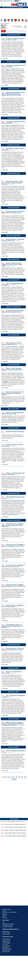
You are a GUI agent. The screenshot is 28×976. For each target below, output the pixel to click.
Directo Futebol (6, 932)
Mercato (13, 0)
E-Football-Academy (7, 926)
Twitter (4, 916)
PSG (3, 922)
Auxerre (5, 20)
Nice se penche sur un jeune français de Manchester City (11, 343)
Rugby (1, 0)
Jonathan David (6, 950)
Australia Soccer (6, 934)
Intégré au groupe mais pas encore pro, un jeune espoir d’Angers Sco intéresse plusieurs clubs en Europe (13, 94)
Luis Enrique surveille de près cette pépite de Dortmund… (13, 122)
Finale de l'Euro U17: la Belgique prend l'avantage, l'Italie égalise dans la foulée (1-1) (13, 525)
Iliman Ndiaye (5, 947)
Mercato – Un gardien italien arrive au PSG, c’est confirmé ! (13, 473)
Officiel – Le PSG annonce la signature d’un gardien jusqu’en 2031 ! (12, 369)
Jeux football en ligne (7, 925)
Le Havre (12, 20)
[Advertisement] (14, 801)
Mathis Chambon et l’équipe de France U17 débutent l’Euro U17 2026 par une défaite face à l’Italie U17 (13, 724)
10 (25, 777)
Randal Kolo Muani (7, 948)
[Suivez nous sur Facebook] (16, 1)
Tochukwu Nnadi (6, 946)
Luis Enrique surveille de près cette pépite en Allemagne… (13, 66)
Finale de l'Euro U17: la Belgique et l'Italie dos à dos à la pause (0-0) (13, 566)
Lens (19, 20)
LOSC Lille (26, 20)
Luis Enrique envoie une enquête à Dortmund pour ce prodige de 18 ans (13, 212)
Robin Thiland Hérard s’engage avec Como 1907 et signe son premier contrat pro (12, 183)
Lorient (22, 20)
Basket (5, 0)
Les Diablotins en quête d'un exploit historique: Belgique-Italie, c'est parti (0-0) (12, 626)
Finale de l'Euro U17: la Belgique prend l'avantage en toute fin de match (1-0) (13, 585)
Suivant (14, 779)
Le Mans (15, 20)
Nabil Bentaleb (5, 951)
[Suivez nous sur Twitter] (18, 1)
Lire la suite (5, 58)
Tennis (8, 0)
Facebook (4, 915)
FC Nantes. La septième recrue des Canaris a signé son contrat (13, 39)
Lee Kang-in (5, 944)
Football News (5, 931)
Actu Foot (4, 917)
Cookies (4, 910)
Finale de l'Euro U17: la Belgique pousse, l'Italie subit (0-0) (13, 606)
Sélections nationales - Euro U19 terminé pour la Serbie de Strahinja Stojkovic (13, 393)
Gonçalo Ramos (6, 940)
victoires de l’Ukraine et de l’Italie (15, 431)
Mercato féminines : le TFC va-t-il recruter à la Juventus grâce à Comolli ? (13, 649)
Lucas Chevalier (6, 943)
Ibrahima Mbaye (6, 939)
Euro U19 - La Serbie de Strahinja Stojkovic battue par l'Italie (13, 413)
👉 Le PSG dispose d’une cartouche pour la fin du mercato (14, 7)
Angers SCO (1, 20)
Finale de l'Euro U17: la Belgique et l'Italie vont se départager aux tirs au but (13, 545)
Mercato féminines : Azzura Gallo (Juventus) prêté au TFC (13, 240)
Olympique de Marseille (8, 924)
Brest (8, 20)
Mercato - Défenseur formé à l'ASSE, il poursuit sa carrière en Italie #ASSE (12, 264)
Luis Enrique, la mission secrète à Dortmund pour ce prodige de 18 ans (13, 311)
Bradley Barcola (6, 941)
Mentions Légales (6, 909)
